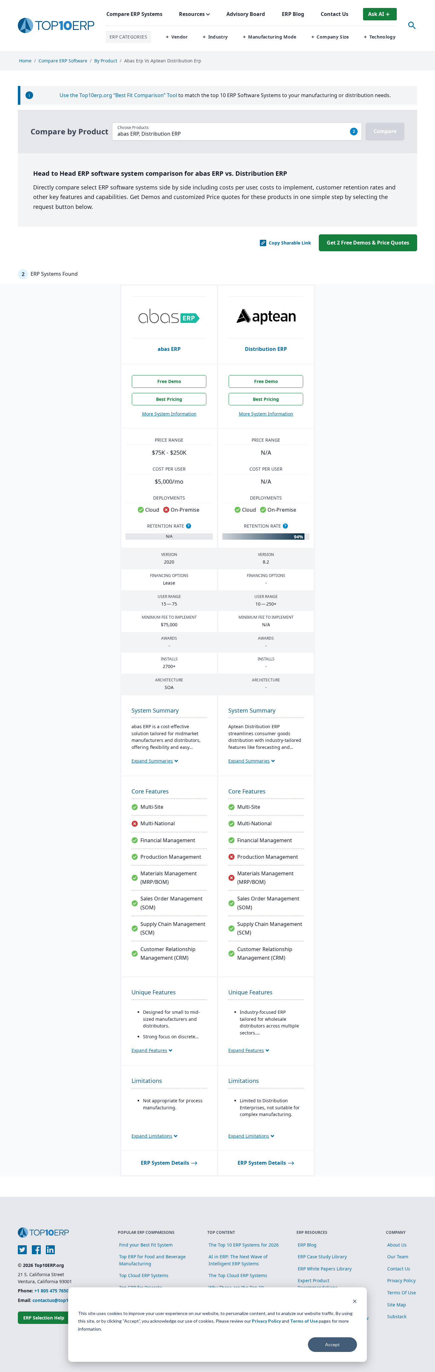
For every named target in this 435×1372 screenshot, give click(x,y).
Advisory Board (245, 14)
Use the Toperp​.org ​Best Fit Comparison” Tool (119, 95)
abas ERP (169, 348)
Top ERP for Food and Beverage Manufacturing (152, 1260)
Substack (396, 1316)
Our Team (397, 1257)
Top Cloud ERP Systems (143, 1275)
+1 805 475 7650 (51, 1291)
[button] (177, 37)
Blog (293, 14)
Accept (332, 1344)
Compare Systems (134, 14)
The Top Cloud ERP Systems (238, 1275)
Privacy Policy (266, 1321)
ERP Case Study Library (322, 1257)
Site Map (396, 1305)
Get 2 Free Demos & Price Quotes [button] (368, 242)
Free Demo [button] (169, 381)
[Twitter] (22, 1249)
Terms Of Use (401, 1293)
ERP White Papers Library (325, 1269)
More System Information (169, 414)
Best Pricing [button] (169, 399)
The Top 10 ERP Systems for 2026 (244, 1245)
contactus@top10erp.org (59, 1300)
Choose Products (133, 128)
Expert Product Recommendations (318, 1283)
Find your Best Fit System (146, 1245)
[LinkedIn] (50, 1249)
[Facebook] (36, 1249)
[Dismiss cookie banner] (355, 1301)
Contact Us (334, 14)
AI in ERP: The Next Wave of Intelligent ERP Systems (238, 1260)
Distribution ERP (266, 348)
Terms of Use (304, 1321)
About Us (397, 1245)
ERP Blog (307, 1245)
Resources (192, 14)
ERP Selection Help (43, 1318)
